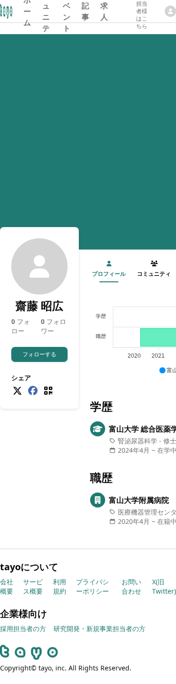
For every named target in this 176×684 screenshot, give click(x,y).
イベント (66, 11)
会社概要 (6, 586)
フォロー (20, 326)
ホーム (27, 11)
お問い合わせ (131, 586)
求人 (104, 11)
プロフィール (109, 274)
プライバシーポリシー (92, 586)
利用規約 (59, 586)
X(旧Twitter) (164, 586)
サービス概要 (33, 586)
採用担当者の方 (23, 628)
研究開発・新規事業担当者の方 (99, 628)
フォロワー (53, 326)
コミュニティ (46, 11)
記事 (85, 11)
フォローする (39, 354)
